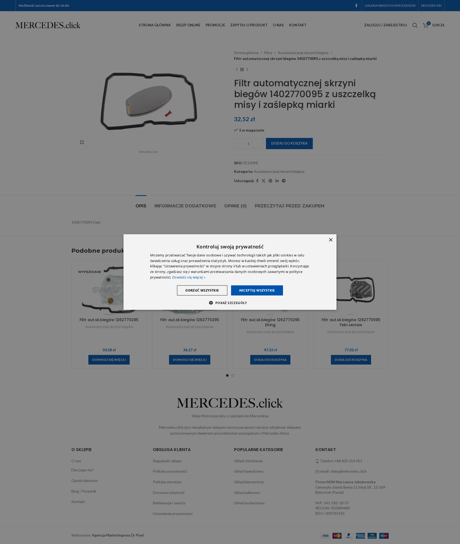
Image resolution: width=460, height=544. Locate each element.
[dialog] (230, 272)
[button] (230, 303)
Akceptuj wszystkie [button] (257, 290)
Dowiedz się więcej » (188, 277)
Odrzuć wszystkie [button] (202, 290)
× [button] (330, 240)
